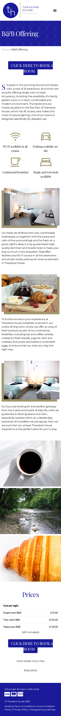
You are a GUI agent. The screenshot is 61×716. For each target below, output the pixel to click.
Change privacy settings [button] (42, 709)
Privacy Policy (20, 709)
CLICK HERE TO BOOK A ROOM (32, 68)
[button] (55, 10)
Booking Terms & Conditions (20, 706)
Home (5, 49)
